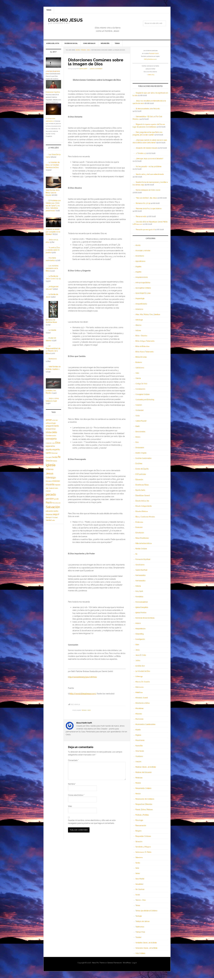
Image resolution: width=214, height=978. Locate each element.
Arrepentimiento (141, 304)
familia (54, 457)
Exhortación (139, 533)
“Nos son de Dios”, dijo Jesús (146, 198)
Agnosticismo (140, 261)
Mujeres (138, 735)
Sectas (137, 863)
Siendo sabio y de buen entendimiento (150, 174)
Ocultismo (139, 756)
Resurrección (56, 503)
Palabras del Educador (143, 772)
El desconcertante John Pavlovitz (148, 108)
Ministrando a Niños (142, 703)
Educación (139, 479)
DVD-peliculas (140, 474)
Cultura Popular (141, 421)
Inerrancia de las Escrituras (144, 618)
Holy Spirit (139, 591)
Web (70, 806)
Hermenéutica (140, 575)
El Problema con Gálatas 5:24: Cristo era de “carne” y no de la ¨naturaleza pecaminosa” (53, 205)
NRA (56, 488)
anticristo (55, 420)
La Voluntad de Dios (142, 671)
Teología (138, 916)
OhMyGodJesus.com (150, 59)
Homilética (139, 596)
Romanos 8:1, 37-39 (143, 203)
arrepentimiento (52, 426)
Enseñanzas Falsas (142, 485)
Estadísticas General (142, 495)
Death (137, 426)
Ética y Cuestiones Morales (145, 517)
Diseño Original (140, 453)
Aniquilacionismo (141, 277)
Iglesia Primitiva (140, 612)
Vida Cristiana (140, 953)
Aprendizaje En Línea (142, 293)
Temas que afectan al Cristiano (146, 911)
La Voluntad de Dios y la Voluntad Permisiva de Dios (53, 164)
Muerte (137, 730)
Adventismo (139, 256)
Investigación (140, 639)
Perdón (138, 793)
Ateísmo (138, 325)
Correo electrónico (76, 795)
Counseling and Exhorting (144, 399)
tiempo (49, 517)
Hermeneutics (140, 581)
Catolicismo (139, 368)
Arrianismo (139, 309)
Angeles (138, 272)
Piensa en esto (141, 216)
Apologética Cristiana (143, 288)
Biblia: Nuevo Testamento (144, 352)
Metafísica (138, 692)
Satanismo (139, 857)
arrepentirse (51, 429)
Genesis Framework (114, 963)
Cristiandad (139, 410)
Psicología (139, 820)
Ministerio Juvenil (141, 698)
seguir (56, 514)
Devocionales (140, 431)
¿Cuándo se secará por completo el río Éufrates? (53, 231)
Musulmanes (140, 740)
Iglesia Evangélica (141, 607)
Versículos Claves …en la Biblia (146, 948)
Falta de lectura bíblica (143, 543)
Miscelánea (139, 708)
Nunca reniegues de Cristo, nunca (148, 190)
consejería (51, 438)
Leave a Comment (96, 68)
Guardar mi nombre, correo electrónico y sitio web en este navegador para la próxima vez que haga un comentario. (91, 821)
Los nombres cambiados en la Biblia (52, 268)
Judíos (137, 660)
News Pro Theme (98, 963)
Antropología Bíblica (142, 282)
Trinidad (138, 937)
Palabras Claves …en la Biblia (145, 767)
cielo (54, 432)
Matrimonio (139, 687)
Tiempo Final (140, 932)
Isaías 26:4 (151, 74)
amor (49, 419)
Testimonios (139, 927)
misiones (56, 481)
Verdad (49, 520)
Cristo (137, 416)
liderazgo (51, 477)
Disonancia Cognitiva (53, 92)
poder (56, 499)
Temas (137, 905)
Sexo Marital (139, 879)
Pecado (138, 783)
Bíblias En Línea (141, 357)
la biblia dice (140, 666)
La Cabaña (52, 330)
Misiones (138, 714)
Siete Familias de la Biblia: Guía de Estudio (52, 192)
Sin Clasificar (139, 889)
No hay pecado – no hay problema (148, 166)
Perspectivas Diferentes (143, 804)
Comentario (73, 760)
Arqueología (139, 298)
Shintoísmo (53, 359)
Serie (137, 868)
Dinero (137, 437)
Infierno (138, 623)
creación (48, 443)
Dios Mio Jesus (65, 20)
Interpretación (140, 628)
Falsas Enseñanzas (142, 538)
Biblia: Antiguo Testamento (144, 341)
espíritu (49, 449)
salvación (49, 511)
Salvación (138, 841)
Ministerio (49, 481)
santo (56, 511)
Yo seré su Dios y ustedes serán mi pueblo (53, 250)
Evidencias (139, 522)
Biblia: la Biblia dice (142, 346)
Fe (136, 554)
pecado (51, 494)
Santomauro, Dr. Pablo (143, 852)
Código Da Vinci (141, 384)
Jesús (137, 650)
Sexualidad (139, 884)
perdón (50, 498)
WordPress (127, 963)
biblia (48, 432)
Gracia (49, 460)
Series (137, 873)
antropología (51, 423)
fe (59, 456)
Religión (138, 831)
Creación (138, 405)
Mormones (139, 719)
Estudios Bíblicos (141, 511)
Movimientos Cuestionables (145, 724)
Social (137, 895)
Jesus (49, 473)
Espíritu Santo (140, 490)
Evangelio (48, 457)
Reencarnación (140, 825)
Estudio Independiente (143, 506)
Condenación (140, 389)
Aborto (137, 245)
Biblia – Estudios (141, 336)
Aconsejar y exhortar (142, 250)
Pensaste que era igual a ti (145, 229)
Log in (134, 963)
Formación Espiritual (142, 559)
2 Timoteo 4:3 (141, 153)
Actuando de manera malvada (146, 148)
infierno (49, 469)
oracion (48, 491)
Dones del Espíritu (142, 469)
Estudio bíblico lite (142, 501)
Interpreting (139, 634)
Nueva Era (139, 746)
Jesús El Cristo (140, 655)
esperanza (50, 446)
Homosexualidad (141, 602)
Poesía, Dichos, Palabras (144, 809)
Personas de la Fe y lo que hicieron (148, 208)
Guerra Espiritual (141, 570)
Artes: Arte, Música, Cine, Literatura (147, 314)
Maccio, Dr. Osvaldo (142, 682)
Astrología (139, 320)
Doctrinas (138, 463)
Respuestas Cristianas (143, 836)
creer (53, 443)
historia (54, 461)
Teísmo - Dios (86, 710)
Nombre (72, 784)
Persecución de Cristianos (144, 799)
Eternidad (54, 453)
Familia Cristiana (141, 549)
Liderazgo (139, 676)
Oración (138, 761)
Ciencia (138, 378)
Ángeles (138, 266)
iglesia (50, 465)
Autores (138, 330)
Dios (137, 442)
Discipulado (139, 447)
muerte (50, 484)
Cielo (137, 373)
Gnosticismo (140, 565)
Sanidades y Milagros (143, 847)
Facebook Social (153, 53)
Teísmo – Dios (140, 900)
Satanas (49, 514)
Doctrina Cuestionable (143, 458)
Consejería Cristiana (142, 394)
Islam (137, 644)
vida (53, 520)
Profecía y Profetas (142, 815)
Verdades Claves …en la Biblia (146, 943)
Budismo (138, 362)
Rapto (49, 502)
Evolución (139, 527)
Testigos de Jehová (142, 921)
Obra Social (139, 751)
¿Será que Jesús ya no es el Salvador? (149, 158)
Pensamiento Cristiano (143, 788)
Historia (138, 586)
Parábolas (138, 778)
